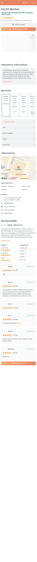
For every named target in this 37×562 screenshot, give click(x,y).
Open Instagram (9, 210)
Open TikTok (8, 213)
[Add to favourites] (33, 35)
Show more (7, 81)
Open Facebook (9, 206)
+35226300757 (8, 203)
